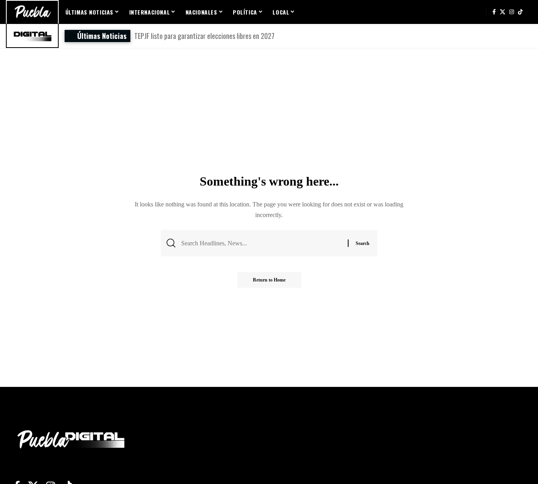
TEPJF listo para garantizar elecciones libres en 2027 (204, 36)
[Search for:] (261, 243)
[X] (502, 11)
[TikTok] (520, 11)
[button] (340, 36)
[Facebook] (494, 11)
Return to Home (269, 280)
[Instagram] (511, 11)
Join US (478, 12)
